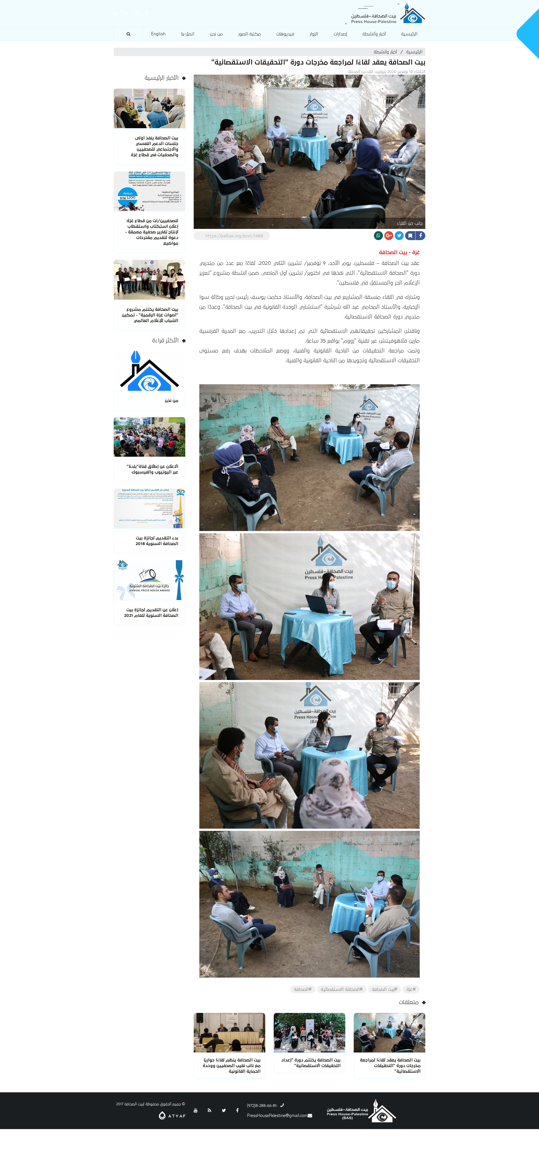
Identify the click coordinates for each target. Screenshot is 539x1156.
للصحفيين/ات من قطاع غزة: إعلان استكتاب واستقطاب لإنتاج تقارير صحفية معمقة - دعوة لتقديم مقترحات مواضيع (151, 232)
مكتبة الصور (249, 34)
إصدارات (340, 34)
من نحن (216, 34)
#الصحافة (303, 989)
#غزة (411, 989)
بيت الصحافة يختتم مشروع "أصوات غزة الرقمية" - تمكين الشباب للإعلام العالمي (150, 315)
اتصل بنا (187, 34)
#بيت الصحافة (384, 989)
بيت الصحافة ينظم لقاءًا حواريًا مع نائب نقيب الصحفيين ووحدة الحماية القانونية (232, 1065)
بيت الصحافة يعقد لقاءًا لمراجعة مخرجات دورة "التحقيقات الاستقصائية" (390, 1065)
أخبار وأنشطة (374, 34)
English (158, 34)
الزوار (314, 34)
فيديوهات (285, 34)
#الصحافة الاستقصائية (342, 989)
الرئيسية (409, 34)
